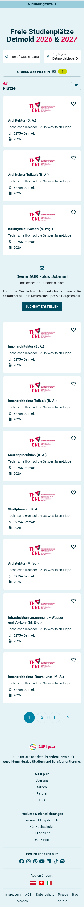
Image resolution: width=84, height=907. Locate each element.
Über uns (42, 780)
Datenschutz (45, 894)
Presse (63, 894)
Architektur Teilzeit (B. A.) (28, 175)
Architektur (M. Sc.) (23, 563)
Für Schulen (41, 833)
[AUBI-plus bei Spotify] (62, 861)
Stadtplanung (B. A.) (23, 509)
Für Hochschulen (42, 826)
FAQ (42, 800)
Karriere (42, 787)
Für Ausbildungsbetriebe (42, 820)
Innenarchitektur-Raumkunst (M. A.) (36, 677)
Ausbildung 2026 (41, 4)
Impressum (12, 894)
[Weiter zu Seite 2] (67, 717)
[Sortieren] (76, 86)
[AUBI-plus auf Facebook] (22, 861)
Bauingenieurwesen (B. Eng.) (30, 229)
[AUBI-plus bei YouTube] (42, 861)
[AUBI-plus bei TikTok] (55, 861)
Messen (22, 901)
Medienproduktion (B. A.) (27, 455)
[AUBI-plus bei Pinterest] (35, 861)
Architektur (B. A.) (22, 120)
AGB (28, 894)
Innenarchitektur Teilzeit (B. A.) (32, 401)
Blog (75, 894)
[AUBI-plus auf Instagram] (28, 861)
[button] (73, 104)
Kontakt (61, 901)
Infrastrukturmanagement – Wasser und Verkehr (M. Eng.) (35, 620)
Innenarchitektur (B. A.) (26, 347)
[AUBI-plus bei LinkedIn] (49, 861)
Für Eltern (42, 839)
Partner (42, 793)
